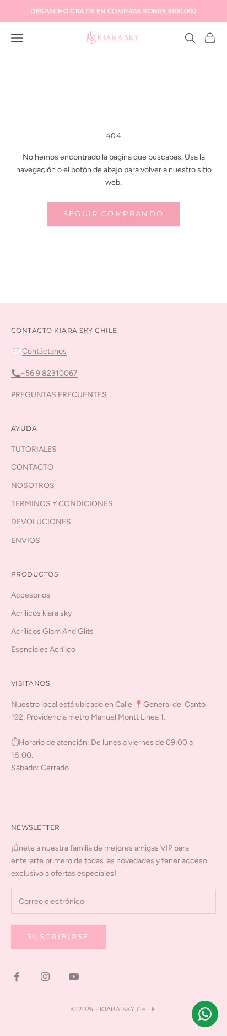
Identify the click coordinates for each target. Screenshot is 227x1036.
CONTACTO (32, 467)
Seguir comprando (113, 213)
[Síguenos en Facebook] (16, 976)
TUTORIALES (34, 449)
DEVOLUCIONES (41, 522)
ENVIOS (25, 540)
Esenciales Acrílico (43, 649)
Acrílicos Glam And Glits (52, 631)
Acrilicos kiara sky (41, 613)
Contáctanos (44, 351)
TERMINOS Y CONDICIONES (62, 503)
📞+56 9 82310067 (44, 373)
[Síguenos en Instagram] (45, 976)
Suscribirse (58, 936)
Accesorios (30, 595)
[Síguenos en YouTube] (73, 976)
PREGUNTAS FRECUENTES (59, 394)
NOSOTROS (33, 485)
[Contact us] (205, 1014)
